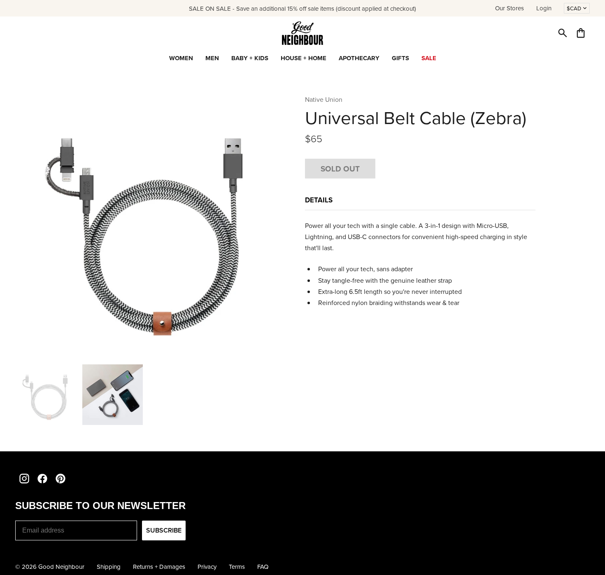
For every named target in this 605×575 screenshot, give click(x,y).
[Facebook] (42, 478)
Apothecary (359, 58)
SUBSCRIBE (164, 530)
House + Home (303, 58)
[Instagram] (24, 478)
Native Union (323, 99)
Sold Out (340, 168)
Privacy (207, 566)
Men (212, 58)
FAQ (262, 566)
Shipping (109, 566)
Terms (237, 566)
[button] (563, 33)
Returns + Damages (159, 566)
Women (181, 58)
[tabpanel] (420, 264)
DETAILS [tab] (319, 200)
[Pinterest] (60, 478)
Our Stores (509, 8)
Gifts (400, 58)
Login (543, 8)
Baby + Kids (249, 58)
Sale (428, 58)
